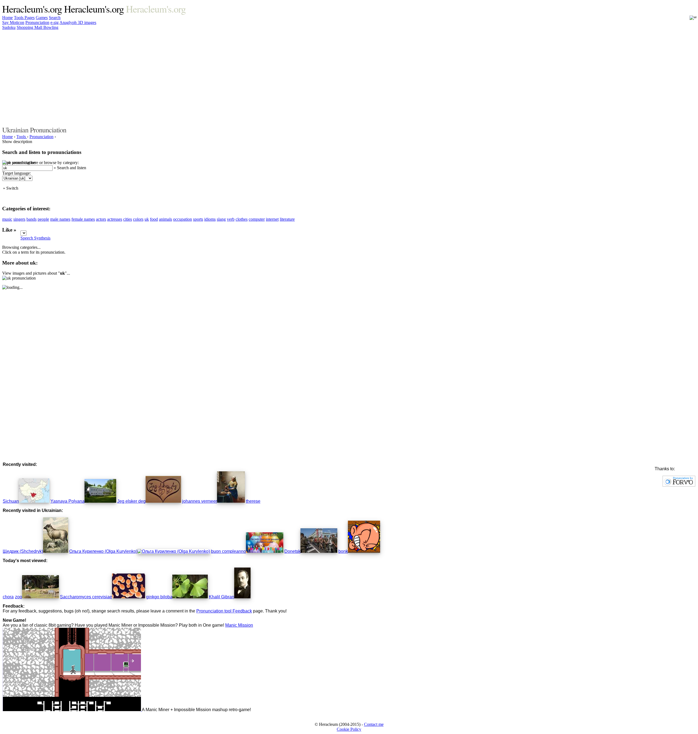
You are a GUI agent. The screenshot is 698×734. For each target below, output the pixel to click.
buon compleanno (228, 551)
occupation (182, 219)
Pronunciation (37, 22)
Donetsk (292, 551)
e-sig (54, 22)
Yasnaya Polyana (67, 501)
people (43, 219)
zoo (18, 597)
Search (55, 17)
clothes (242, 219)
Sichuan (11, 501)
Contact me (374, 724)
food (154, 219)
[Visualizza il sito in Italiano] (689, 19)
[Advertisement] (525, 77)
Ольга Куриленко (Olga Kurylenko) (103, 551)
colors (138, 219)
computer (257, 219)
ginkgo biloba (159, 597)
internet (272, 219)
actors (101, 219)
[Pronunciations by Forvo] (679, 485)
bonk (343, 551)
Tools (19, 17)
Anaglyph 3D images (77, 22)
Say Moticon (13, 22)
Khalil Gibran (221, 597)
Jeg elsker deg (131, 501)
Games (42, 17)
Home (7, 17)
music (7, 219)
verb (230, 219)
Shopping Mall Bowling (37, 27)
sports (198, 219)
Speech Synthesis (35, 238)
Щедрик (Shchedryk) (23, 551)
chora (8, 597)
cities (127, 219)
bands (31, 219)
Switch (12, 188)
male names (60, 219)
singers (19, 219)
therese (253, 501)
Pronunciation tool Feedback (224, 611)
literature (287, 219)
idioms (210, 219)
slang (221, 219)
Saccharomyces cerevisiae (86, 597)
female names (83, 219)
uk (147, 219)
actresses (114, 219)
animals (165, 219)
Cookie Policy (349, 729)
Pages (30, 17)
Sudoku (9, 27)
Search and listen (71, 167)
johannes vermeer (199, 501)
